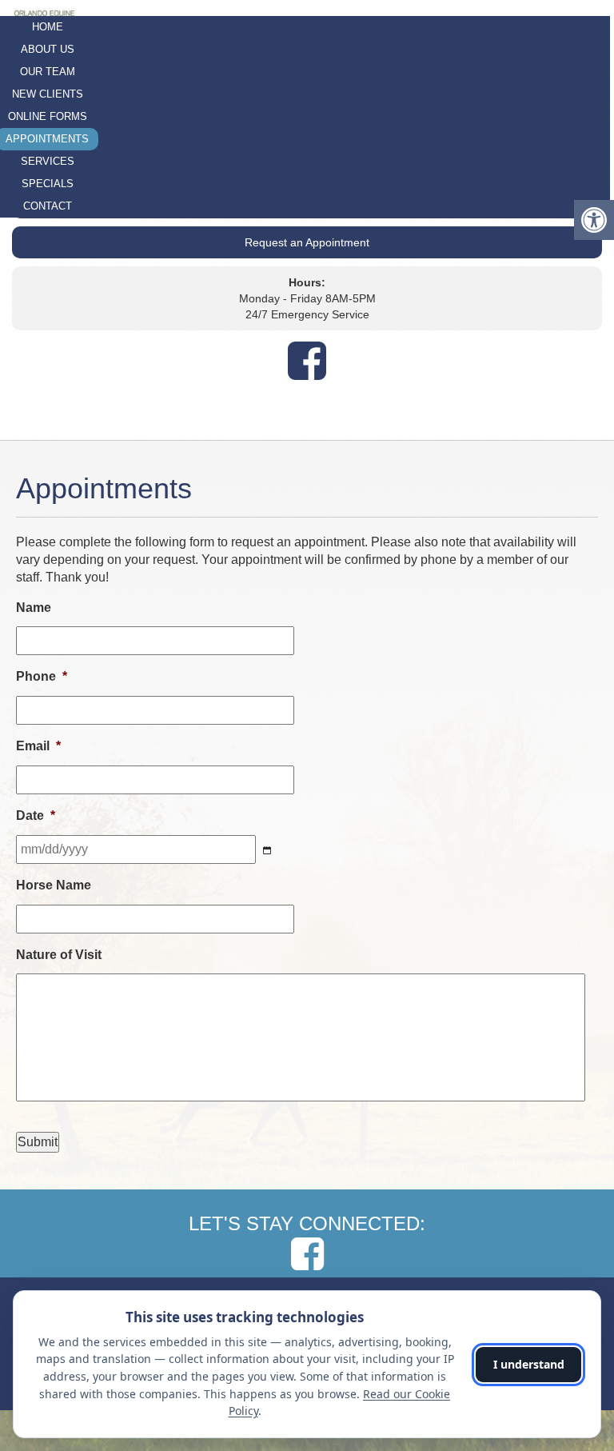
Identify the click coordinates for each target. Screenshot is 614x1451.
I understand (528, 1364)
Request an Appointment (307, 242)
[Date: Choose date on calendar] (267, 850)
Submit (38, 1142)
